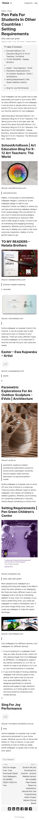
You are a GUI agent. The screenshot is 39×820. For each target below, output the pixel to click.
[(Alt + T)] (11, 3)
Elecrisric (21, 817)
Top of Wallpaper (8, 759)
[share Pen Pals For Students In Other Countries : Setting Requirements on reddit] (17, 809)
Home (5, 2)
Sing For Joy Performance (17, 88)
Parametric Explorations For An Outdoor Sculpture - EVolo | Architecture (19, 74)
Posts (10, 11)
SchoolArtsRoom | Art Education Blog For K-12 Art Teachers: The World (18, 54)
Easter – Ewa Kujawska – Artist (19, 68)
